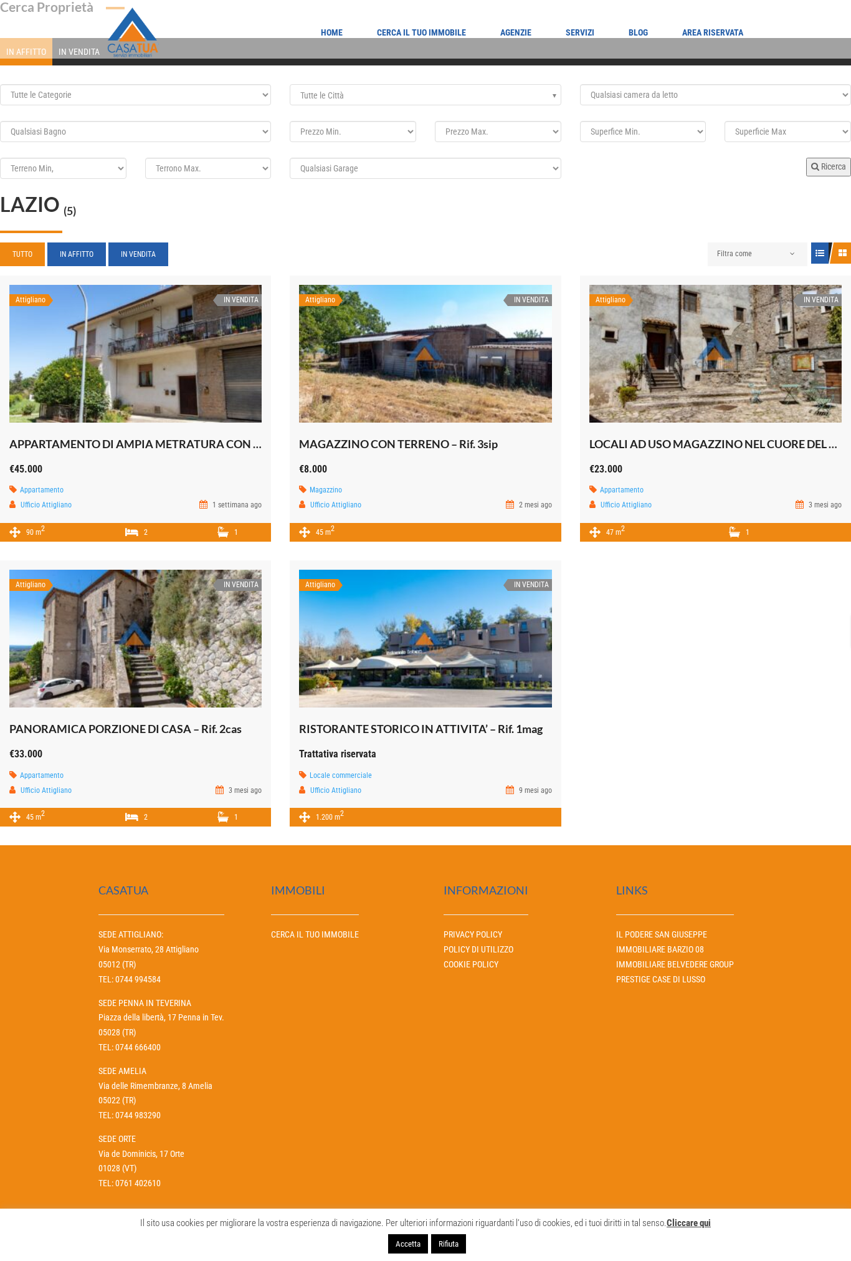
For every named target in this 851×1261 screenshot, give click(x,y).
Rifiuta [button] (449, 1244)
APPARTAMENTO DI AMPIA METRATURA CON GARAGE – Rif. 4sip (178, 444)
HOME (332, 32)
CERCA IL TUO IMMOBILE (421, 32)
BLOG (638, 32)
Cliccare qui (689, 1223)
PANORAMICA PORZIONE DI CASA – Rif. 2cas (125, 729)
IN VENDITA (138, 254)
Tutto (22, 254)
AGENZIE (515, 32)
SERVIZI (580, 32)
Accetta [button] (408, 1244)
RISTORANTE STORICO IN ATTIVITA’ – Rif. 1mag (421, 729)
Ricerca (832, 166)
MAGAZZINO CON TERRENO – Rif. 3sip (398, 444)
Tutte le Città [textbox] (322, 95)
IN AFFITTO (76, 254)
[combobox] (425, 94)
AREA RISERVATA (712, 32)
